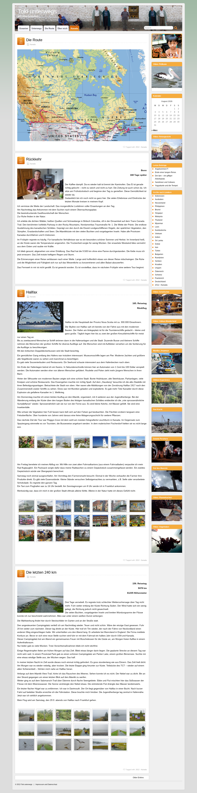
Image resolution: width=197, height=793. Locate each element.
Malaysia (159, 216)
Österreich (159, 271)
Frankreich (159, 278)
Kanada (74, 28)
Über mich (62, 28)
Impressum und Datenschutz (46, 784)
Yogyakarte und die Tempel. (166, 186)
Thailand (158, 220)
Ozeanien (23, 28)
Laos (157, 227)
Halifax (31, 292)
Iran (156, 247)
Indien (157, 237)
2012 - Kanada (141, 147)
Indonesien (159, 196)
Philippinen (160, 206)
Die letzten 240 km (41, 572)
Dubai (157, 244)
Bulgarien (159, 254)
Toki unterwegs (37, 11)
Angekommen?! (161, 169)
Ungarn (158, 268)
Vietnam (158, 234)
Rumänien (159, 258)
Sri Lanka (159, 240)
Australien (159, 199)
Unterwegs (37, 28)
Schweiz (158, 275)
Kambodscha (160, 230)
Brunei (158, 210)
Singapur (159, 213)
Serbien (158, 261)
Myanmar (159, 223)
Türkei (157, 251)
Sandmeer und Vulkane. (165, 182)
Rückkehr (34, 159)
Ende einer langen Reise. (165, 172)
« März (154, 130)
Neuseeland (160, 203)
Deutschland (160, 281)
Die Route (49, 28)
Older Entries (138, 777)
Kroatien (158, 264)
